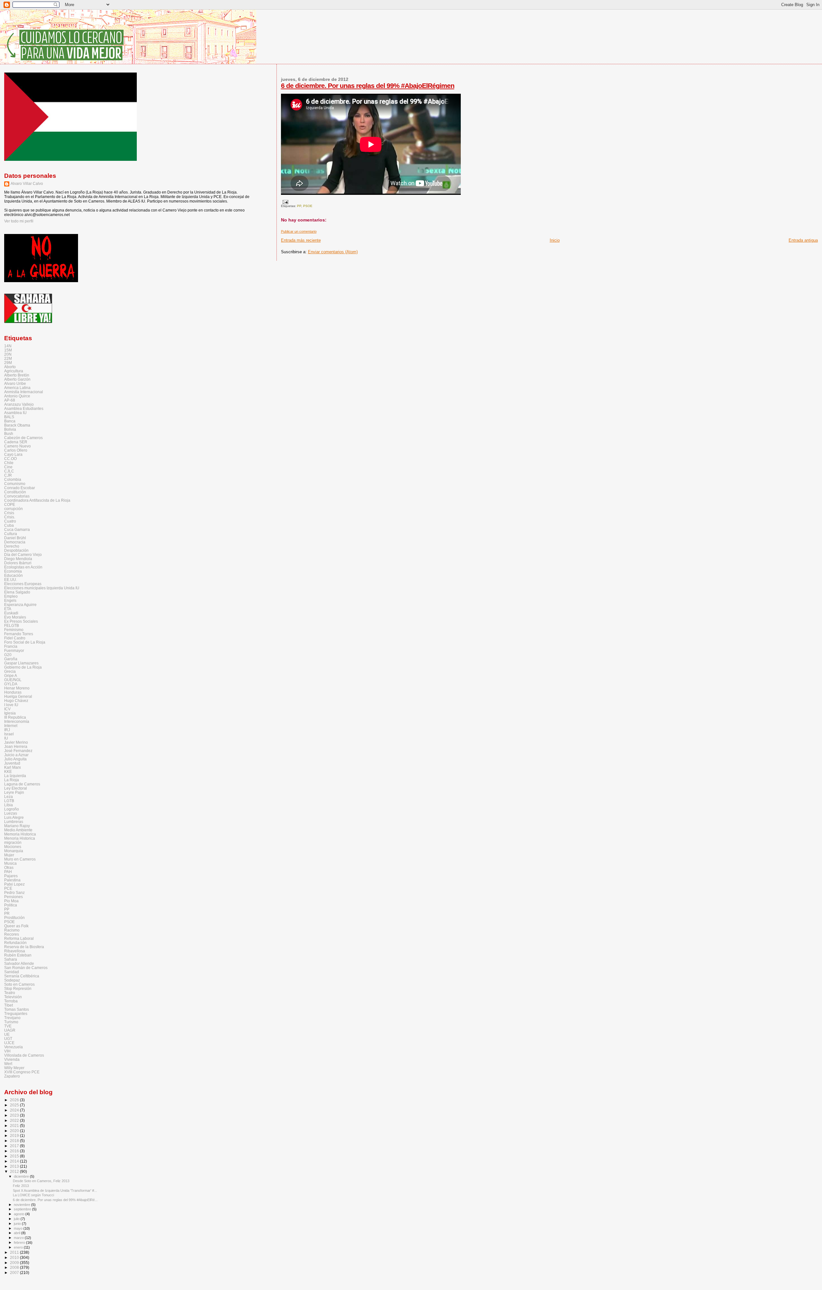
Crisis (9, 513)
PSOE (307, 206)
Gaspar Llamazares (21, 663)
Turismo (11, 1022)
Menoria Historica (19, 838)
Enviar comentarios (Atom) (333, 251)
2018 (15, 1140)
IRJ (7, 730)
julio (17, 1219)
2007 (15, 1272)
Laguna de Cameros (22, 784)
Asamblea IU (15, 413)
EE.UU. (10, 579)
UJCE (9, 1043)
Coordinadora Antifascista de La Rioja (37, 500)
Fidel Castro (14, 638)
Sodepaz (12, 980)
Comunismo (14, 483)
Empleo (11, 596)
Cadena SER (15, 442)
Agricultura (13, 371)
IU (6, 738)
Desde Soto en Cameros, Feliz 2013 (41, 1181)
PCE (8, 888)
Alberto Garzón (17, 379)
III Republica (15, 717)
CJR (8, 475)
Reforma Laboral (19, 938)
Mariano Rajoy (17, 826)
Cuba (9, 525)
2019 (15, 1135)
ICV (7, 709)
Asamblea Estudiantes (23, 408)
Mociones (12, 846)
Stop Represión (17, 988)
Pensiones (13, 897)
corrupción (13, 508)
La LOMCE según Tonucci (33, 1195)
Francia (10, 646)
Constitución (15, 492)
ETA (7, 609)
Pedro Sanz (14, 892)
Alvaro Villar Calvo (27, 183)
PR (7, 913)
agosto (19, 1214)
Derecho (11, 546)
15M (8, 350)
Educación (13, 575)
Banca (9, 421)
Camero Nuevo (17, 446)
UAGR (9, 1030)
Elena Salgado (17, 592)
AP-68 (9, 400)
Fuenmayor (14, 650)
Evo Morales (15, 617)
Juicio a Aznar (16, 755)
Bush (8, 433)
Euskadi (11, 613)
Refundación (15, 942)
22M (8, 358)
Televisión (13, 997)
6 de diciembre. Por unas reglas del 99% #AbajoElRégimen (367, 85)
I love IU (11, 705)
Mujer (9, 855)
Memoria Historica (20, 834)
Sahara (10, 959)
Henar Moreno (17, 688)
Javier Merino (16, 742)
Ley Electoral (15, 788)
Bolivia (10, 429)
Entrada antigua (803, 240)
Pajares (11, 876)
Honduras (13, 692)
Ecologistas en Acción (23, 567)
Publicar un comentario (299, 231)
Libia (8, 805)
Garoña (10, 659)
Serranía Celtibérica (21, 976)
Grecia (10, 671)
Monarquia (13, 851)
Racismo (12, 930)
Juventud (12, 763)
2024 (15, 1110)
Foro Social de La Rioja (24, 642)
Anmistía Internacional (23, 392)
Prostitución (14, 917)
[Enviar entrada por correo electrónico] (284, 201)
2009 (15, 1262)
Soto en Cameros (19, 984)
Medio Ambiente (18, 830)
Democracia (14, 542)
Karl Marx (12, 767)
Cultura (10, 534)
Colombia (12, 479)
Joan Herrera (15, 746)
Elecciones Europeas (22, 584)
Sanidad (11, 972)
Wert (8, 1063)
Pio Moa (11, 901)
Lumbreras (13, 821)
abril (17, 1233)
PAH (8, 872)
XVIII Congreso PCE (21, 1072)
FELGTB (11, 625)
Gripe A (10, 675)
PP (299, 206)
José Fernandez (18, 751)
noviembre (22, 1205)
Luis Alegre (14, 817)
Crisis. (9, 517)
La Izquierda (15, 776)
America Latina (17, 387)
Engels (10, 600)
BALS (9, 417)
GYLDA (10, 684)
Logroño (11, 809)
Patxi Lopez (14, 884)
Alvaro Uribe (15, 383)
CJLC (9, 471)
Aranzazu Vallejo (19, 404)
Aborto (10, 367)
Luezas (10, 813)
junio (18, 1223)
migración (13, 842)
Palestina (12, 880)
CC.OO (10, 458)
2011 (15, 1252)
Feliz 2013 (21, 1186)
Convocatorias (17, 496)
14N (8, 346)
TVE (8, 1026)
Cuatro (10, 521)
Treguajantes (15, 1013)
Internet (10, 725)
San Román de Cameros (26, 967)
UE (7, 1034)
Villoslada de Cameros (24, 1055)
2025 (15, 1105)
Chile (8, 463)
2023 (15, 1115)
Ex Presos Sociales (21, 621)
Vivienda (12, 1059)
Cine (8, 467)
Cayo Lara (13, 454)
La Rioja (11, 780)
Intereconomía (16, 721)
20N (8, 354)
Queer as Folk (16, 926)
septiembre (23, 1209)
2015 (15, 1156)
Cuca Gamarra (17, 529)
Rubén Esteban (17, 955)
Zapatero (12, 1076)
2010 (15, 1257)
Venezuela (13, 1047)
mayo (18, 1228)
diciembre (22, 1176)
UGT (8, 1038)
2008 (15, 1267)
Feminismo (13, 630)
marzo (19, 1238)
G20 (8, 655)
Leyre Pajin (14, 792)
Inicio (555, 240)
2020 (15, 1131)
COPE (9, 504)
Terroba (11, 1001)
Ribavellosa (14, 951)
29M (8, 362)
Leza (8, 796)
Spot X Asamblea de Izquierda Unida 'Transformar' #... (55, 1190)
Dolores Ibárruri (17, 563)
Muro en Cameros (20, 859)
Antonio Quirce (17, 396)
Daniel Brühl (15, 538)
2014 (15, 1161)
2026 (15, 1100)
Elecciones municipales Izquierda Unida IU (41, 588)
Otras (8, 867)
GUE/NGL (13, 680)
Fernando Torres (18, 634)
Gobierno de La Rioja (23, 667)
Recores (11, 934)
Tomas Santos (16, 1009)
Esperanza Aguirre (20, 604)
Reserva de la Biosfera (24, 947)
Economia (13, 571)
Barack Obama (17, 425)
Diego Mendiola (18, 559)
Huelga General (18, 696)
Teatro (9, 993)
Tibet (8, 1005)
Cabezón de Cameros (23, 438)
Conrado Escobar (19, 488)
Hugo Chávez (16, 700)
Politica (10, 905)
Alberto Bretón (16, 375)
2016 (15, 1151)
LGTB (9, 801)
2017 (15, 1146)
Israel (9, 734)
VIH (7, 1051)
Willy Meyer (14, 1068)
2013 (15, 1166)
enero (19, 1247)
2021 (15, 1125)
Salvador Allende (19, 963)
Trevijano (12, 1018)
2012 (15, 1171)
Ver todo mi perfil (18, 221)
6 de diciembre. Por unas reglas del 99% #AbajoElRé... (55, 1200)
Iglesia (10, 713)
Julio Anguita (15, 759)
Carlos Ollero (15, 450)
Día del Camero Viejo (23, 554)
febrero (20, 1242)
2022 (15, 1120)
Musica (10, 863)
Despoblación (16, 550)
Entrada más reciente (301, 240)
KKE (8, 771)
